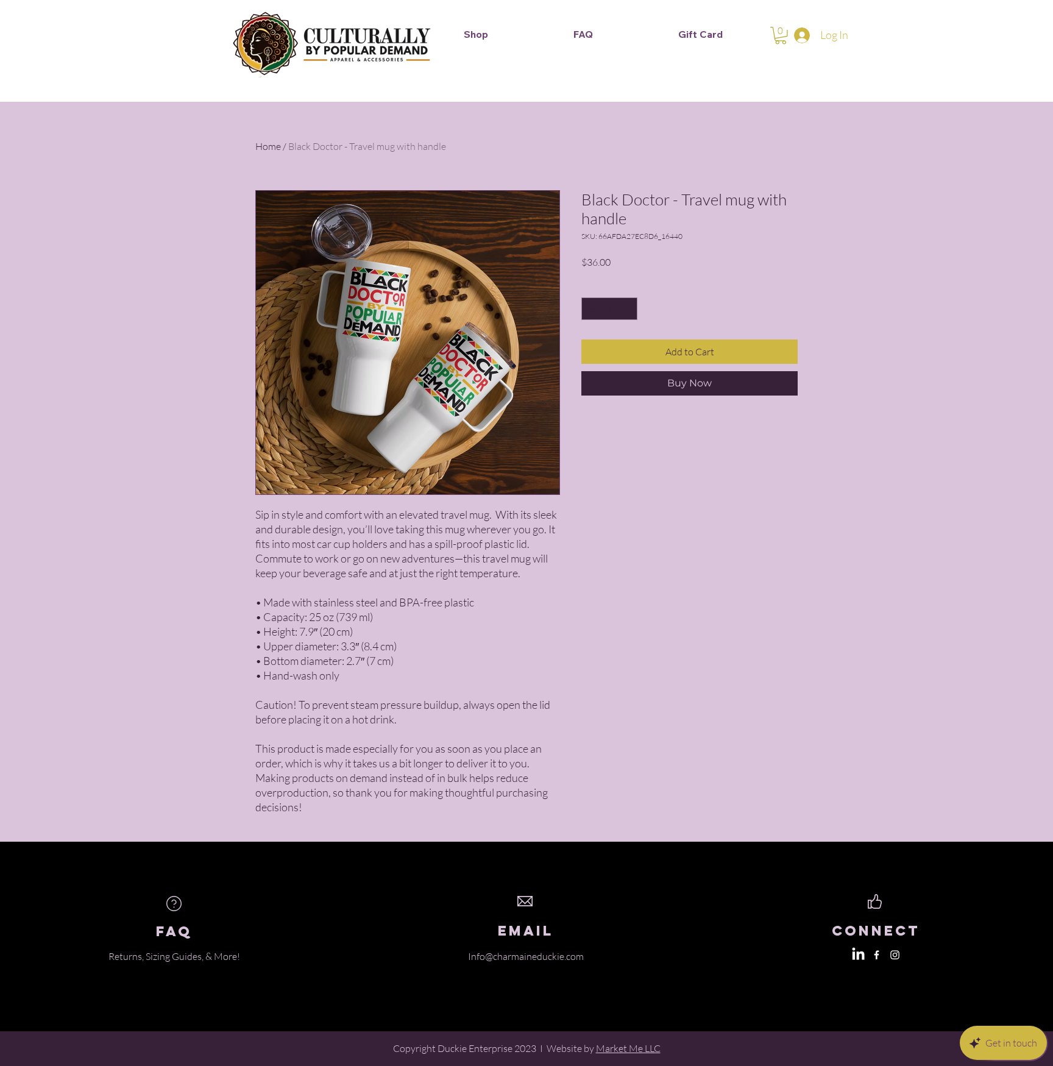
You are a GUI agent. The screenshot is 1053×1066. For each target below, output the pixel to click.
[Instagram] (894, 954)
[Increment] (628, 308)
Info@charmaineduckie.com (526, 956)
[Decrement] (590, 308)
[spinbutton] (609, 308)
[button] (780, 35)
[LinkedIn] (858, 954)
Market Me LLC (628, 1048)
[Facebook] (876, 954)
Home (268, 146)
